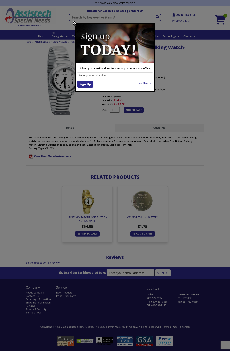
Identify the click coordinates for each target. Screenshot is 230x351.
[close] (74, 23)
